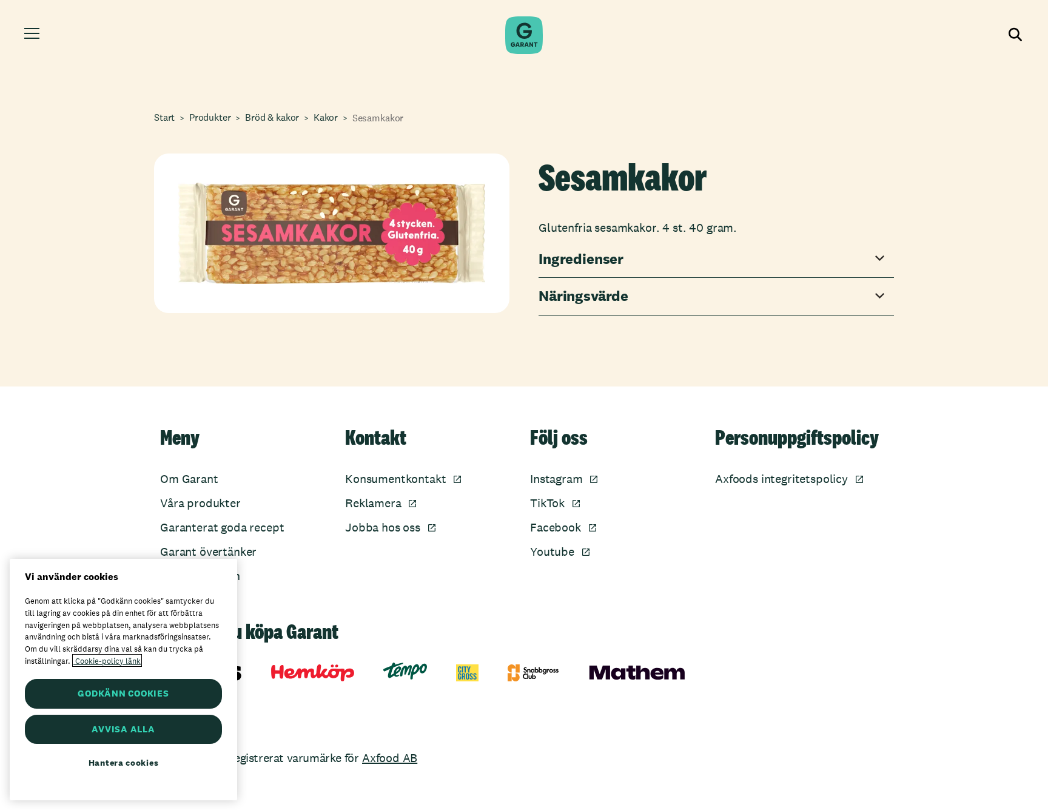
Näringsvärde (583, 296)
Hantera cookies (124, 762)
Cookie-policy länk (107, 660)
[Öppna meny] (33, 35)
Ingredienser (581, 259)
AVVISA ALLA (123, 729)
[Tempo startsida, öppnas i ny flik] (405, 671)
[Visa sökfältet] (1014, 35)
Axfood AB (389, 758)
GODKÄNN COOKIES (123, 693)
